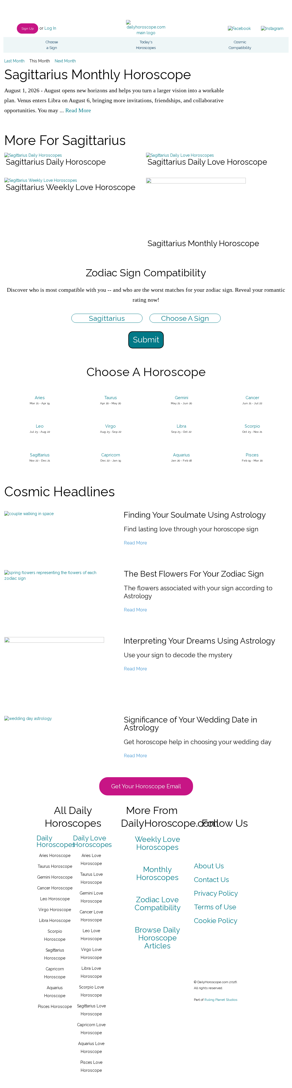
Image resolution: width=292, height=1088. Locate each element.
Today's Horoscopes (146, 45)
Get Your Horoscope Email (146, 786)
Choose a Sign (52, 45)
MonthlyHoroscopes (157, 873)
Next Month (65, 61)
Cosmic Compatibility (240, 45)
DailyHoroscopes (55, 841)
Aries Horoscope (54, 855)
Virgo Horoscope (54, 909)
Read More (78, 110)
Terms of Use (215, 907)
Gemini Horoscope (54, 877)
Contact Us (211, 879)
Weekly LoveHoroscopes (157, 843)
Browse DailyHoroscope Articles (157, 938)
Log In (50, 28)
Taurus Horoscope (55, 866)
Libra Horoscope (54, 920)
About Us (209, 866)
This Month (39, 61)
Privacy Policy (216, 893)
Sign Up (27, 28)
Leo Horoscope (55, 899)
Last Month (14, 61)
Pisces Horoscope (55, 1006)
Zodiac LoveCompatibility (158, 903)
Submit (146, 339)
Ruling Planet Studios (220, 1000)
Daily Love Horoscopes (92, 841)
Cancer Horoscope (54, 888)
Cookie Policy (215, 920)
